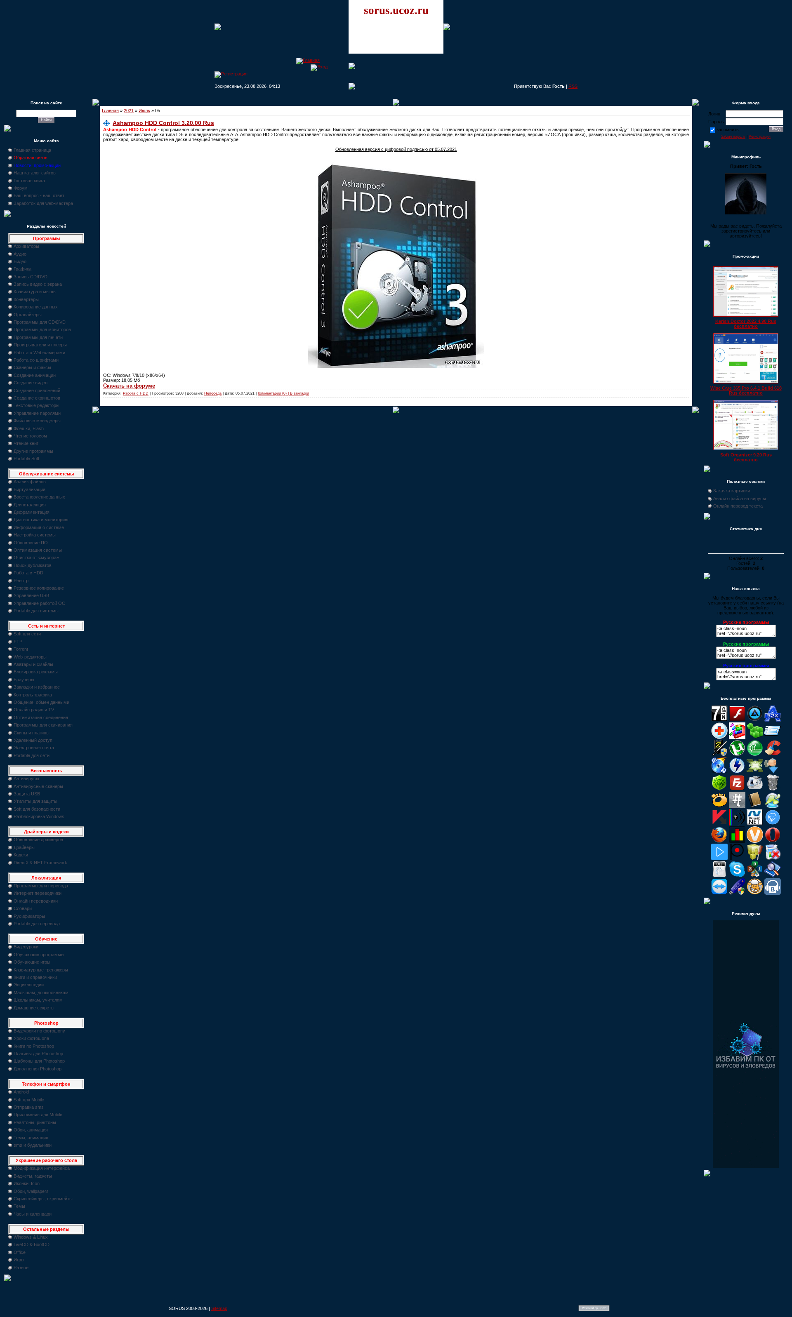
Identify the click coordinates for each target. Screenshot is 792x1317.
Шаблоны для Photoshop (39, 1060)
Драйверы (24, 847)
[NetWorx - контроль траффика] (737, 841)
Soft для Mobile (29, 1099)
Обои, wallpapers (31, 1191)
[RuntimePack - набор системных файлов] (719, 875)
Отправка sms (29, 1107)
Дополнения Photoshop (37, 1068)
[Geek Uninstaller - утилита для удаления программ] (772, 789)
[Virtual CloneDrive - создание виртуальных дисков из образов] (755, 893)
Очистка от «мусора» (36, 557)
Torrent (21, 649)
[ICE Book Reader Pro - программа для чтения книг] (755, 806)
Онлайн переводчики (36, 900)
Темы (19, 1206)
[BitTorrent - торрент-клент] (755, 754)
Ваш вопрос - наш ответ (39, 195)
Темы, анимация (31, 1137)
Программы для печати (38, 337)
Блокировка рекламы (36, 671)
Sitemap (219, 1308)
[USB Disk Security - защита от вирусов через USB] (737, 893)
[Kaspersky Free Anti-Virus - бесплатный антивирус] (719, 823)
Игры (19, 1259)
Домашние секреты (34, 1007)
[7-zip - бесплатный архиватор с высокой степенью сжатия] (719, 719)
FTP (18, 641)
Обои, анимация (31, 1129)
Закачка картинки (731, 490)
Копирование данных (36, 306)
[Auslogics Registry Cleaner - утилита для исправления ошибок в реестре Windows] (755, 737)
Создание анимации (35, 375)
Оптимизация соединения (41, 717)
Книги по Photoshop (34, 1046)
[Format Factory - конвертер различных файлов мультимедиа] (755, 789)
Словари (23, 908)
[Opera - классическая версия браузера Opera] (772, 841)
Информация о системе (39, 527)
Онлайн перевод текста (738, 505)
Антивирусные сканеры (38, 786)
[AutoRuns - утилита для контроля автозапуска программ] (772, 737)
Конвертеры (26, 299)
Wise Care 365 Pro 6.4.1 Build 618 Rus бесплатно (746, 390)
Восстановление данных (39, 496)
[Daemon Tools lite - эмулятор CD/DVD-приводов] (737, 771)
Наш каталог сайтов (35, 172)
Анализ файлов (30, 481)
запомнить (728, 129)
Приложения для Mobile (38, 1114)
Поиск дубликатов (33, 565)
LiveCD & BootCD (32, 1244)
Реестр (21, 580)
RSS (573, 86)
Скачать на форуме (129, 386)
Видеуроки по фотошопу (39, 1030)
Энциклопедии (29, 984)
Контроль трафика (33, 694)
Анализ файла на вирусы (739, 498)
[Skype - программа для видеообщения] (737, 875)
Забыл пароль (733, 136)
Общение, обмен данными (41, 702)
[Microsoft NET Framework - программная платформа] (755, 823)
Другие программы (33, 451)
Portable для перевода (37, 923)
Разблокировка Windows (39, 816)
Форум (21, 188)
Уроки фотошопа (31, 1038)
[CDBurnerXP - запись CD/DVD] (719, 771)
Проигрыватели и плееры (40, 344)
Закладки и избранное (37, 686)
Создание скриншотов (37, 397)
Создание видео (30, 382)
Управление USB (31, 595)
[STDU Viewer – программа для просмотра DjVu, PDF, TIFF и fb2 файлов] (772, 875)
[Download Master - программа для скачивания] (772, 771)
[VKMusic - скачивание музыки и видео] (772, 893)
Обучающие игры (32, 962)
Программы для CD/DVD (40, 322)
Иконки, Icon (27, 1183)
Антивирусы (26, 778)
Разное (21, 1267)
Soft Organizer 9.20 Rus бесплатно (746, 457)
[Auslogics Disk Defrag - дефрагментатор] (737, 737)
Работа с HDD (28, 572)
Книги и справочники (35, 977)
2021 (129, 110)
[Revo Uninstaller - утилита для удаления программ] (772, 858)
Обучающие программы (39, 954)
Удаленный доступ (33, 740)
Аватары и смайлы (33, 664)
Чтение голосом (30, 435)
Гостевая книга (29, 180)
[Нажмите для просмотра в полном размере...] (396, 366)
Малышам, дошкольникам (41, 992)
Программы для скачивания (43, 724)
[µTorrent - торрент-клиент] (737, 754)
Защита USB (27, 793)
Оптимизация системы (38, 550)
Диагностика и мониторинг (41, 519)
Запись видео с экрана (38, 284)
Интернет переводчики (37, 893)
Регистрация (760, 136)
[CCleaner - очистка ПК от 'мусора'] (772, 754)
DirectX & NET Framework (40, 862)
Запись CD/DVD (30, 276)
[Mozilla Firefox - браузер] (719, 841)
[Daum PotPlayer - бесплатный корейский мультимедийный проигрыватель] (719, 858)
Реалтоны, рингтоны (35, 1122)
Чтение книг (26, 443)
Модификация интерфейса (42, 1168)
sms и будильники (33, 1145)
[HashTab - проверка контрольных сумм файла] (737, 806)
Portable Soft (26, 458)
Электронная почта (34, 747)
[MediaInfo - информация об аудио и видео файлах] (737, 823)
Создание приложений (37, 390)
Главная (110, 110)
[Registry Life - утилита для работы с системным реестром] (755, 858)
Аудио (20, 254)
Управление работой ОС (39, 603)
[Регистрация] (231, 73)
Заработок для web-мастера (43, 203)
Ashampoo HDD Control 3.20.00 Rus (163, 123)
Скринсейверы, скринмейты (43, 1198)
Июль (144, 110)
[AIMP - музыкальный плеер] (755, 719)
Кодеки (21, 854)
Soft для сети (27, 633)
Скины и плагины (32, 732)
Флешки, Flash (29, 428)
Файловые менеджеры (37, 420)
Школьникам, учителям (38, 999)
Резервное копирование (39, 588)
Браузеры (24, 679)
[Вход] (319, 66)
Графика (22, 268)
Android (21, 1091)
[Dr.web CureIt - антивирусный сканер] (719, 789)
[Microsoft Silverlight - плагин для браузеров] (772, 823)
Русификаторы (29, 916)
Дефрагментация (32, 512)
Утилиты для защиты (35, 801)
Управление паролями (37, 413)
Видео (20, 261)
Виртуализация (29, 489)
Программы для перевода (41, 885)
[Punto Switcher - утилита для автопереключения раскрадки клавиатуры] (737, 858)
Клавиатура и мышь (35, 291)
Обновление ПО (31, 542)
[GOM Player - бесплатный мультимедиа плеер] (719, 806)
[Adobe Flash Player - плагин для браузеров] (737, 719)
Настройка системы (35, 534)
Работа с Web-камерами (39, 352)
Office (20, 1252)
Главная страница (32, 150)
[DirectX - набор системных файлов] (755, 771)
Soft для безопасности (37, 809)
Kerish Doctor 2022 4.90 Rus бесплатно (745, 324)
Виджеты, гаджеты (33, 1176)
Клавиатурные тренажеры (41, 969)
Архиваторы (26, 246)
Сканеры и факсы (32, 367)
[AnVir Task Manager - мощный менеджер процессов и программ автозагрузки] (719, 737)
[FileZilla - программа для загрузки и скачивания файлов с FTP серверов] (737, 789)
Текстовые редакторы (36, 405)
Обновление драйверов (38, 839)
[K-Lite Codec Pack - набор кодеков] (772, 806)
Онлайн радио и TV (34, 709)
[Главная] (308, 60)
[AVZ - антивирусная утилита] (719, 754)
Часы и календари (33, 1213)
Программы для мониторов (42, 329)
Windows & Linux (31, 1237)
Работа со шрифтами (36, 359)
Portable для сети (32, 755)
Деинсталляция (30, 504)
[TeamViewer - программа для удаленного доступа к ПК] (719, 893)
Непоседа (213, 393)
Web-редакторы (30, 656)
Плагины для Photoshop (38, 1053)
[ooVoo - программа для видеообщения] (755, 841)
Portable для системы (36, 610)
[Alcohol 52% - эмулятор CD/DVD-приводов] (772, 719)
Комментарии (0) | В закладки (283, 393)
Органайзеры (28, 314)
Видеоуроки (26, 946)
